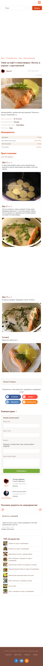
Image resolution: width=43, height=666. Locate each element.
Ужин (20, 58)
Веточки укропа (6, 143)
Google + (31, 397)
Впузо (3, 58)
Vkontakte (14, 402)
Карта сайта (18, 654)
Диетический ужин (29, 58)
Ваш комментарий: (9, 456)
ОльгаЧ (6, 486)
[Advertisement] (21, 33)
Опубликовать (21, 471)
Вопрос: (5, 440)
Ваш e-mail (7, 431)
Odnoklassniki (31, 402)
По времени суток (11, 58)
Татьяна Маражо (6, 498)
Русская (16, 122)
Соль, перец (5, 147)
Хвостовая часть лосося (9, 140)
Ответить (15, 486)
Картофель (5, 137)
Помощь (35, 654)
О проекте (8, 654)
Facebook (14, 397)
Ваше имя (6, 421)
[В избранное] (41, 71)
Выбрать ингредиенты (29, 8)
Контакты (27, 654)
